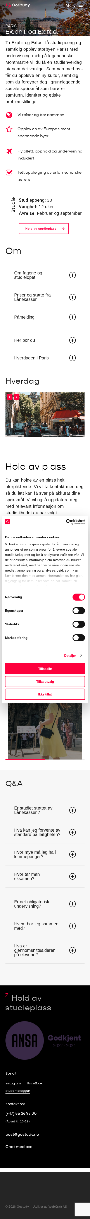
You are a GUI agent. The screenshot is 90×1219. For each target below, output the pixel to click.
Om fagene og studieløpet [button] (28, 275)
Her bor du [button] (24, 340)
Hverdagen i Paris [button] (31, 357)
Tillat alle (45, 669)
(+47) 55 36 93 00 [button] (21, 1113)
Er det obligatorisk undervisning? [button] (31, 904)
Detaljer (70, 655)
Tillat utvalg (45, 681)
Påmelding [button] (24, 317)
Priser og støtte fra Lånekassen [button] (32, 297)
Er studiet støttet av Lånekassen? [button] (33, 810)
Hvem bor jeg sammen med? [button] (36, 926)
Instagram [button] (13, 1083)
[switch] (79, 610)
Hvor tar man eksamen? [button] (27, 876)
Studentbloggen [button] (17, 1091)
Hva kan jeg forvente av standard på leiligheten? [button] (37, 832)
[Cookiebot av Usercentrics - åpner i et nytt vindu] (66, 522)
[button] (75, 5)
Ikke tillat (45, 694)
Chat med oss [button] (18, 1146)
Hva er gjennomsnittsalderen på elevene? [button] (34, 950)
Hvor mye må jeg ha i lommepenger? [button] (35, 854)
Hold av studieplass (28, 1003)
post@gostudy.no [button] (22, 1134)
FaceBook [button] (35, 1083)
